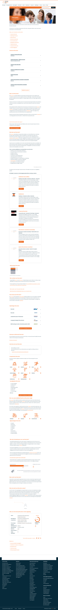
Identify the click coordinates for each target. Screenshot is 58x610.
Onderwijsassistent (33, 563)
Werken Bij (45, 587)
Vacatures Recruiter (13, 34)
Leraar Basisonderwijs (33, 593)
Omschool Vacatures (46, 589)
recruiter (11, 296)
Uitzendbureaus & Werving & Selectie (23, 515)
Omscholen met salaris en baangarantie (16, 544)
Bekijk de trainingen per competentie (25, 395)
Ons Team (44, 580)
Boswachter (31, 577)
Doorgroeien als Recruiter (14, 42)
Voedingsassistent (32, 584)
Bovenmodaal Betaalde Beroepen (21, 570)
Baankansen (27, 5)
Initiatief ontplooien (21, 521)
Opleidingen (36, 5)
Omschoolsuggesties (13, 47)
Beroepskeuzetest (9, 5)
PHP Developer (32, 598)
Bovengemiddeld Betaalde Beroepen (21, 569)
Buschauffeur (32, 583)
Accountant (31, 566)
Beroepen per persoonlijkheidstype (7, 570)
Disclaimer (19, 608)
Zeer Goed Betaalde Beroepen (20, 566)
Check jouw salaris (13, 548)
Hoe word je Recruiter (14, 40)
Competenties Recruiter (14, 45)
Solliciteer (21, 188)
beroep (38, 106)
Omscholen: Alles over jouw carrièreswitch (6, 576)
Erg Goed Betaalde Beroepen (20, 568)
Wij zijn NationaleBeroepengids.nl (48, 578)
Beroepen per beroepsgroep (6, 564)
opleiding (22, 296)
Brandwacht (31, 578)
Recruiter (12, 95)
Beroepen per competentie (6, 569)
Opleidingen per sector (46, 564)
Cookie (16, 608)
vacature (23, 401)
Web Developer (32, 597)
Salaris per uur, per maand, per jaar (26, 291)
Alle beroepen (4, 588)
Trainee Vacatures (46, 593)
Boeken (44, 573)
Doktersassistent (32, 575)
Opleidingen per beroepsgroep (48, 565)
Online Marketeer (32, 591)
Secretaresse (32, 589)
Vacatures (32, 5)
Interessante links (46, 583)
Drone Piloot (31, 580)
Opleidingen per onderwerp (47, 566)
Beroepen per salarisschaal (6, 566)
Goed (18, 528)
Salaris (24, 5)
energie (23, 408)
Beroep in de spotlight (5, 573)
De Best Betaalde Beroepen (20, 565)
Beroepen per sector (5, 565)
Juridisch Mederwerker (33, 587)
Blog (47, 5)
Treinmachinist (32, 582)
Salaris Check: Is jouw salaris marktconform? (6, 583)
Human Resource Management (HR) (23, 518)
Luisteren (25, 521)
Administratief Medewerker (34, 568)
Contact (44, 582)
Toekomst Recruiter (13, 44)
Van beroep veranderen (6, 578)
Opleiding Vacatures (46, 590)
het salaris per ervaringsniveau (21, 285)
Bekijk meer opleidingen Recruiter (25, 328)
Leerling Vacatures (46, 592)
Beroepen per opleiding (6, 568)
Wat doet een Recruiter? (13, 340)
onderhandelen (13, 160)
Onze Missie (45, 579)
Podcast (41, 5)
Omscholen (19, 5)
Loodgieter (31, 592)
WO (19, 525)
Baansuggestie (15, 5)
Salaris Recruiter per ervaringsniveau (15, 291)
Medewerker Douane (33, 570)
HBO (20, 296)
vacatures (10, 109)
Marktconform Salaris (5, 580)
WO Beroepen (18, 564)
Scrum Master (32, 579)
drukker (29, 406)
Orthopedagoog (32, 569)
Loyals (53, 608)
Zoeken (53, 7)
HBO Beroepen (18, 563)
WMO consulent (32, 564)
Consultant (38, 114)
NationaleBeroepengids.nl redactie (29, 538)
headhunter (28, 110)
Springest (44, 574)
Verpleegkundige (32, 588)
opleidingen (21, 300)
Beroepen (3, 5)
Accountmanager (32, 565)
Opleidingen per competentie (47, 568)
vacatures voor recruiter (33, 452)
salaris (16, 280)
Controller (31, 574)
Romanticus (17, 403)
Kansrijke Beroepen (19, 575)
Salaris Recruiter (13, 37)
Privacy (24, 608)
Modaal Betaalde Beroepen (20, 573)
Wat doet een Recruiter (14, 39)
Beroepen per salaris (46, 603)
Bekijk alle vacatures (25, 90)
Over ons (44, 5)
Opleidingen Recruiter (14, 35)
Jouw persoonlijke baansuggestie (15, 543)
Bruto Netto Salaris (5, 579)
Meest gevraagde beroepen (14, 549)
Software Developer (33, 594)
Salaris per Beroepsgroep (47, 602)
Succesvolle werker (30, 410)
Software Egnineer (32, 596)
